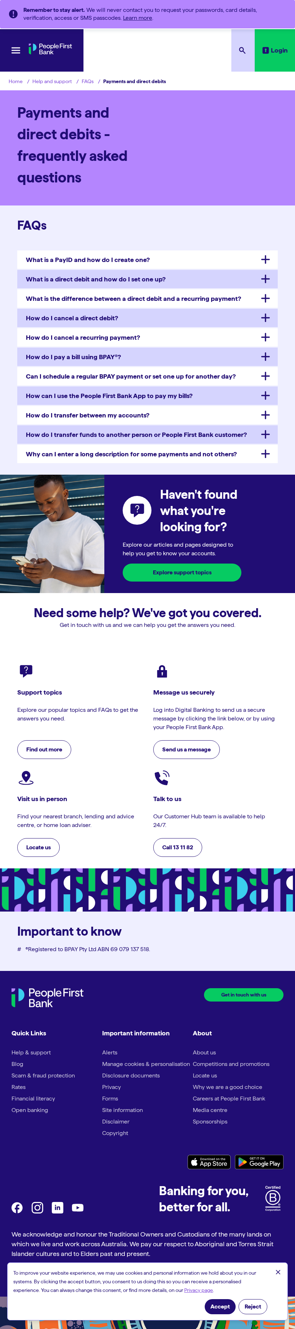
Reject (253, 1306)
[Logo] (47, 998)
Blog (17, 1064)
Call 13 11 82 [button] (177, 847)
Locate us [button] (38, 847)
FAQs (88, 81)
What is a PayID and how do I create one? (88, 259)
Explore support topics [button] (182, 572)
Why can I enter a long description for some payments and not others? (131, 454)
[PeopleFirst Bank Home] (50, 52)
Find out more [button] (44, 749)
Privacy (111, 1087)
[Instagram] (37, 1211)
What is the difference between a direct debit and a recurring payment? (133, 298)
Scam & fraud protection (43, 1075)
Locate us (205, 1075)
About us (204, 1052)
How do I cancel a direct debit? (72, 318)
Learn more (137, 18)
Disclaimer (116, 1121)
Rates (19, 1087)
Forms (110, 1098)
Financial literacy (33, 1098)
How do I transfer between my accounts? (87, 415)
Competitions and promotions (231, 1064)
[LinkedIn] (57, 1211)
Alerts (109, 1052)
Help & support (31, 1052)
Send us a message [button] (186, 749)
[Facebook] (17, 1211)
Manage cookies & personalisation (146, 1064)
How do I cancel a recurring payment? (83, 337)
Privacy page (198, 1290)
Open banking (30, 1110)
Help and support (52, 81)
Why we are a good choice (227, 1087)
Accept (220, 1306)
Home (16, 81)
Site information (122, 1110)
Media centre (210, 1110)
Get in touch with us (243, 995)
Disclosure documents (131, 1075)
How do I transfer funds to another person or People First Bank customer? (136, 434)
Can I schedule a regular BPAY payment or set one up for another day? (131, 376)
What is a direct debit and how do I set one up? (95, 279)
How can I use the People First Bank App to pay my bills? (109, 395)
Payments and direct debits (134, 81)
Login (279, 50)
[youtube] (77, 1211)
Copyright (115, 1133)
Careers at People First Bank (229, 1098)
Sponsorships (210, 1121)
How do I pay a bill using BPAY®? (73, 356)
